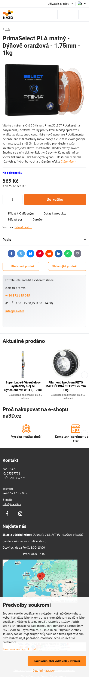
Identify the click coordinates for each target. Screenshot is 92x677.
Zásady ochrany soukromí (19, 649)
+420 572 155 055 (17, 295)
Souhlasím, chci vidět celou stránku (57, 661)
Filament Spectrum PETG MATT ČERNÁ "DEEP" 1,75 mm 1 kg (66, 386)
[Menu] (84, 14)
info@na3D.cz (14, 311)
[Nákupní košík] (73, 14)
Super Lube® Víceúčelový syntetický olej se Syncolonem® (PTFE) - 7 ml (23, 386)
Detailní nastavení (44, 670)
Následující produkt (64, 266)
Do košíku (55, 199)
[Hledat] (63, 14)
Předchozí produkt (23, 266)
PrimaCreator (23, 227)
